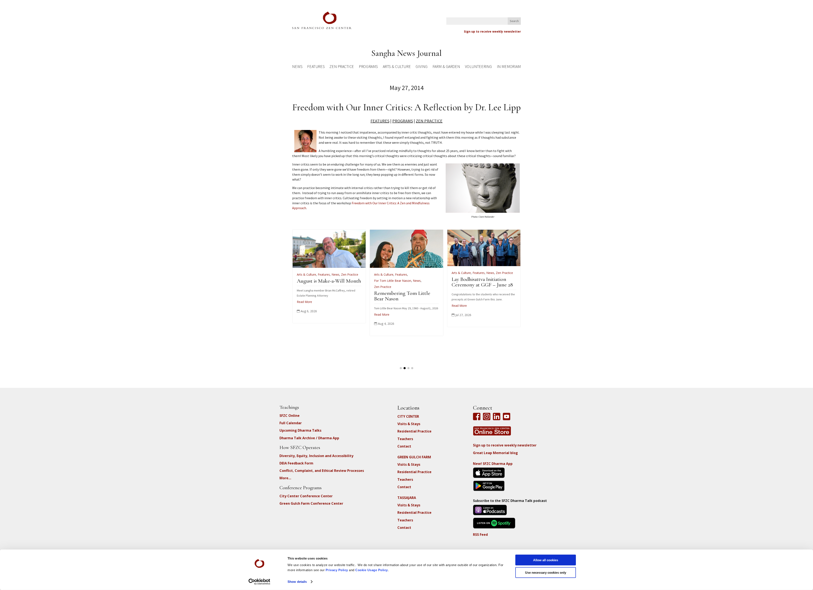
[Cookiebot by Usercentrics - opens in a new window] (259, 582)
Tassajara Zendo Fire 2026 (365, 281)
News (297, 67)
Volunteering (478, 67)
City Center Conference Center (306, 496)
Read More (345, 297)
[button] (401, 368)
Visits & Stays (408, 423)
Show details (297, 581)
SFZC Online (289, 415)
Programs (368, 67)
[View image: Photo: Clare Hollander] (483, 211)
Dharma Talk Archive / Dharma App (309, 438)
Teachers (405, 439)
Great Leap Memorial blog (495, 452)
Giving (421, 67)
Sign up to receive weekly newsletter (492, 31)
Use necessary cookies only (545, 572)
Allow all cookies (545, 560)
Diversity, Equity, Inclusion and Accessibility (316, 455)
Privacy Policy (337, 570)
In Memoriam (509, 67)
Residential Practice (414, 431)
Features (316, 67)
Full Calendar (290, 423)
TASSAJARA (406, 497)
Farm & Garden (446, 67)
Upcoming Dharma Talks (300, 430)
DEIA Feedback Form (296, 463)
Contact (404, 446)
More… (285, 478)
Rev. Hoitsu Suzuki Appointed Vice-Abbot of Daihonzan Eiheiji (442, 286)
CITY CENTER (408, 416)
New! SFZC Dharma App (493, 463)
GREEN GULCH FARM (414, 457)
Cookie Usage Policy (371, 570)
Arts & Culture (397, 67)
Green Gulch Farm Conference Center (311, 503)
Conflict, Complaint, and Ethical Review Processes (321, 470)
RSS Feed (480, 534)
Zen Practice (341, 67)
